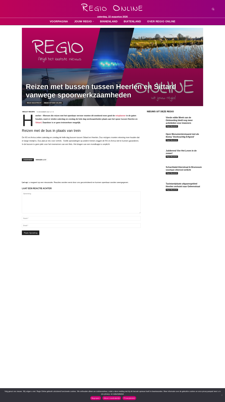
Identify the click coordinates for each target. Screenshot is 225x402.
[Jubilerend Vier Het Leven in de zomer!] (155, 155)
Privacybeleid (129, 398)
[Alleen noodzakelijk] (221, 395)
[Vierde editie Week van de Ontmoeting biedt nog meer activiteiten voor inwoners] (155, 122)
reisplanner (120, 115)
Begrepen (96, 398)
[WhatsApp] (57, 168)
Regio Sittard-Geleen (53, 103)
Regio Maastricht (34, 103)
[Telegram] (41, 168)
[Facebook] (26, 168)
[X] (49, 168)
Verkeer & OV (41, 160)
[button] (213, 9)
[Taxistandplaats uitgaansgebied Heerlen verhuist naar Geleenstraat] (155, 188)
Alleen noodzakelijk (112, 398)
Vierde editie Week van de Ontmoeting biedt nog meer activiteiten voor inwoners (179, 120)
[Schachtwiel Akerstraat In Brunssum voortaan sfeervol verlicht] (155, 171)
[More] (65, 168)
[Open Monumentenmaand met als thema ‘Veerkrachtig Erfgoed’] (155, 138)
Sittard (38, 122)
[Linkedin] (34, 168)
